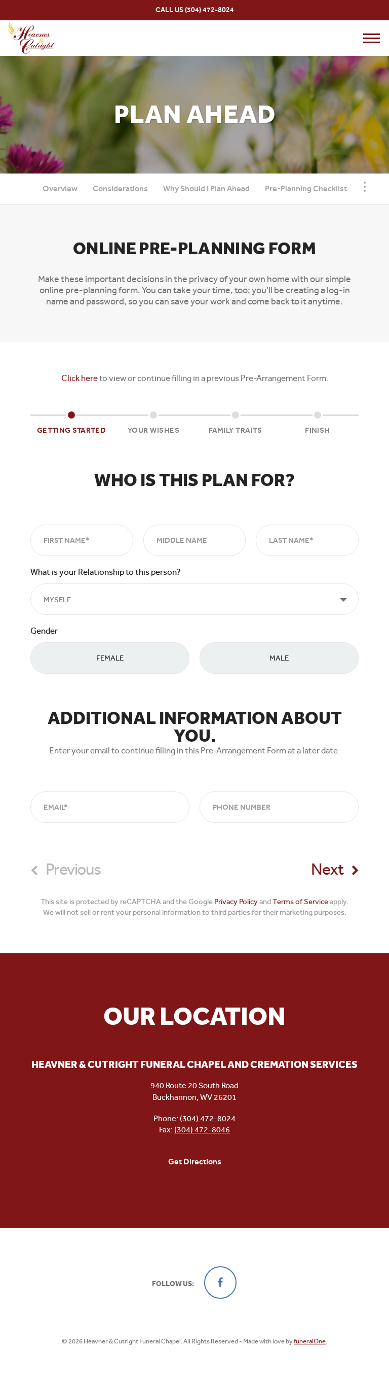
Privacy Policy (236, 901)
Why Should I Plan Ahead (206, 188)
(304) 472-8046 (202, 1129)
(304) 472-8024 (209, 10)
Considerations (120, 188)
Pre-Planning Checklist (306, 188)
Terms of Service (300, 901)
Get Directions (194, 1161)
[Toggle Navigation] (365, 187)
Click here (79, 378)
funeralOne (310, 1341)
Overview (60, 188)
